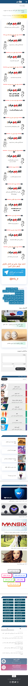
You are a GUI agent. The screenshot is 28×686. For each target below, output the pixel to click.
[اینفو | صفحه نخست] (18, 2)
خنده (5, 298)
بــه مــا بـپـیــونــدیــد (16, 662)
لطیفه (6, 300)
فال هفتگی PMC (19, 599)
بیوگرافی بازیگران (20, 579)
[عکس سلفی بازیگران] (9, 581)
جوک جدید (13, 215)
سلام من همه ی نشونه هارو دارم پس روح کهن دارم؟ (12, 638)
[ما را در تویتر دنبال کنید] (15, 682)
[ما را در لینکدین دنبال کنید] (13, 682)
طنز (16, 300)
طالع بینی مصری (7, 610)
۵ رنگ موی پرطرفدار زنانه (22, 564)
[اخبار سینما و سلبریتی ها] (14, 572)
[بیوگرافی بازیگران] (20, 581)
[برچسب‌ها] (20, 629)
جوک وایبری (11, 298)
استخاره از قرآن (7, 605)
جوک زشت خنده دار (14, 100)
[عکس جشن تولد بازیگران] (14, 585)
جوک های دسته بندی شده (13, 84)
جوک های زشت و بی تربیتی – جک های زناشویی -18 (13, 325)
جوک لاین (7, 295)
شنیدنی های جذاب (18, 621)
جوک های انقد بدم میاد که (13, 150)
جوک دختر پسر (14, 230)
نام (13, 363)
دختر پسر (21, 300)
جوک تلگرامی (14, 199)
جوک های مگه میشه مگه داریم (12, 35)
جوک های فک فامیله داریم (13, 67)
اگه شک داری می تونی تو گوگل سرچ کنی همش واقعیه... (13, 648)
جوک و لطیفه (22, 5)
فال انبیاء (19, 610)
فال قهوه (7, 602)
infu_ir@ (14, 279)
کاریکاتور (11, 300)
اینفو (13, 679)
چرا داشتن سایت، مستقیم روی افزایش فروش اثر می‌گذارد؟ (15, 532)
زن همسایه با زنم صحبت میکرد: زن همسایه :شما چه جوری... (13, 653)
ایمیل (24, 363)
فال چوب (19, 602)
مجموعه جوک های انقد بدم (16, 303)
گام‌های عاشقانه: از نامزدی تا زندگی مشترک (19, 548)
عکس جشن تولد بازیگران (14, 584)
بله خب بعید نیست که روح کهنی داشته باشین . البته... (12, 633)
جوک (14, 167)
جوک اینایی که (14, 133)
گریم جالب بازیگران (6, 575)
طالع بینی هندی (19, 613)
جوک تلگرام (20, 291)
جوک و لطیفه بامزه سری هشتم (15, 343)
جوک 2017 (14, 184)
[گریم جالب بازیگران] (6, 577)
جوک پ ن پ (10, 288)
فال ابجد (19, 605)
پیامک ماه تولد (7, 615)
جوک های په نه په (14, 52)
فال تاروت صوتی (7, 621)
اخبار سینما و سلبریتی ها (14, 571)
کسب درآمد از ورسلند (23, 516)
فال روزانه (7, 607)
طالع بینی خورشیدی (7, 613)
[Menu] (26, 1)
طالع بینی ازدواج (19, 615)
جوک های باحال (19, 298)
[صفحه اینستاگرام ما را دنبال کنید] (10, 682)
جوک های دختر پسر (14, 117)
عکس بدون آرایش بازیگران (20, 575)
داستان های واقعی (7, 618)
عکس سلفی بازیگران (9, 579)
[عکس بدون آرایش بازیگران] (20, 577)
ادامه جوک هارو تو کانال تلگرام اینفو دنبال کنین (14, 265)
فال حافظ (19, 607)
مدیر (21, 15)
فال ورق (7, 599)
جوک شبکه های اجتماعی (13, 247)
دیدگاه (24, 355)
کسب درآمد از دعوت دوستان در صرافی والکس (18, 501)
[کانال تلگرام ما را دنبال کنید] (18, 682)
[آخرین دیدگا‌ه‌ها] (7, 629)
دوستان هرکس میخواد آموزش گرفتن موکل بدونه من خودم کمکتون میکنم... (13, 643)
